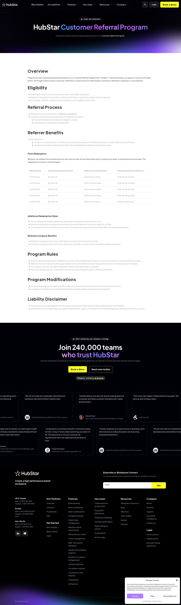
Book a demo (169, 4)
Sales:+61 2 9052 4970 (23, 524)
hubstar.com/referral (68, 114)
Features (73, 4)
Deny (152, 596)
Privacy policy (152, 534)
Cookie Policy (146, 601)
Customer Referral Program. (113, 36)
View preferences (169, 596)
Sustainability (100, 533)
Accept (135, 596)
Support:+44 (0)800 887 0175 (24, 515)
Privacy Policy (156, 601)
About (149, 503)
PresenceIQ (51, 512)
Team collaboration (76, 512)
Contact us (151, 523)
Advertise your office (77, 534)
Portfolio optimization (104, 522)
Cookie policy (152, 539)
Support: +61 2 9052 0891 (24, 527)
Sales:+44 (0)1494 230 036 (25, 511)
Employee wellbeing (103, 517)
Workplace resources (130, 503)
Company (123, 4)
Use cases (89, 4)
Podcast (124, 524)
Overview (51, 503)
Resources (106, 4)
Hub (48, 516)
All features (73, 584)
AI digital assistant (76, 516)
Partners (150, 507)
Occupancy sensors (76, 568)
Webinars (125, 512)
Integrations (73, 580)
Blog (123, 507)
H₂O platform (55, 4)
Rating (90, 378)
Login (154, 4)
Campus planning (75, 564)
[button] (177, 580)
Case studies (126, 516)
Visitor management (76, 538)
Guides (124, 520)
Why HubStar (37, 4)
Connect (50, 507)
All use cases (100, 537)
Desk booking (74, 503)
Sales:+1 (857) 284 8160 (23, 501)
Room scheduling (75, 507)
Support (150, 512)
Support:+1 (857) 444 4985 (25, 504)
